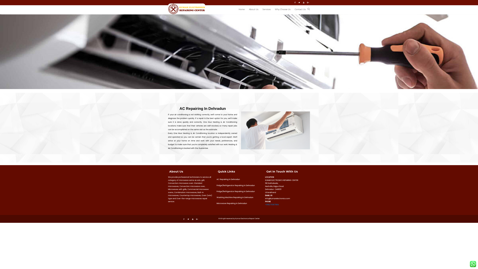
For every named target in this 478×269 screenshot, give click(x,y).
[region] (239, 51)
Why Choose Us (282, 9)
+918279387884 (272, 204)
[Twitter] (299, 3)
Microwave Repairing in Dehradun (232, 203)
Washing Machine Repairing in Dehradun (235, 197)
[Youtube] (304, 3)
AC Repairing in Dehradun (228, 179)
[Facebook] (295, 3)
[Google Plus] (308, 3)
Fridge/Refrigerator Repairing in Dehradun (236, 185)
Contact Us (300, 9)
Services (267, 9)
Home (242, 9)
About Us (253, 9)
